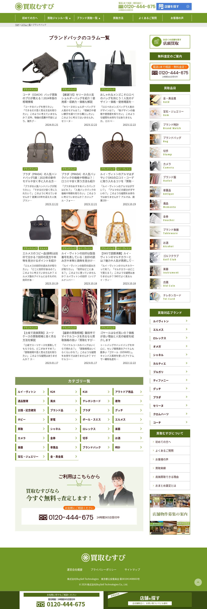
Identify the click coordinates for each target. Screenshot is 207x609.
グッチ (119, 410)
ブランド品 (56, 410)
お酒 (117, 438)
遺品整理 (23, 401)
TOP (17, 24)
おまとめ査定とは (165, 485)
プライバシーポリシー (103, 569)
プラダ (86, 410)
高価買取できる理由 (167, 477)
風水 (52, 401)
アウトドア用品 (124, 392)
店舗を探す (171, 6)
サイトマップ (132, 569)
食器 (20, 447)
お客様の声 (161, 459)
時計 (117, 447)
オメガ (157, 346)
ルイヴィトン (161, 321)
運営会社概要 (74, 569)
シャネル (55, 429)
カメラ (22, 438)
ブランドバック (92, 447)
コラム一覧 (26, 24)
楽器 (117, 429)
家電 (52, 419)
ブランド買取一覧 (87, 18)
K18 (85, 392)
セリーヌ (158, 406)
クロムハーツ (161, 414)
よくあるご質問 (164, 450)
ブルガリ (158, 372)
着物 (117, 401)
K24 (52, 392)
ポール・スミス (92, 419)
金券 (52, 438)
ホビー (22, 419)
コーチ (157, 422)
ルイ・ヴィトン (27, 392)
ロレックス (89, 429)
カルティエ (159, 363)
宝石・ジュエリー (28, 456)
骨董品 (54, 447)
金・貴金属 (56, 456)
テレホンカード (92, 401)
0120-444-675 (139, 6)
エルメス (120, 419)
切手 (85, 438)
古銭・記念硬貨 (27, 410)
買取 (20, 429)
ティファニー (161, 380)
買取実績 (160, 468)
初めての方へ (163, 442)
